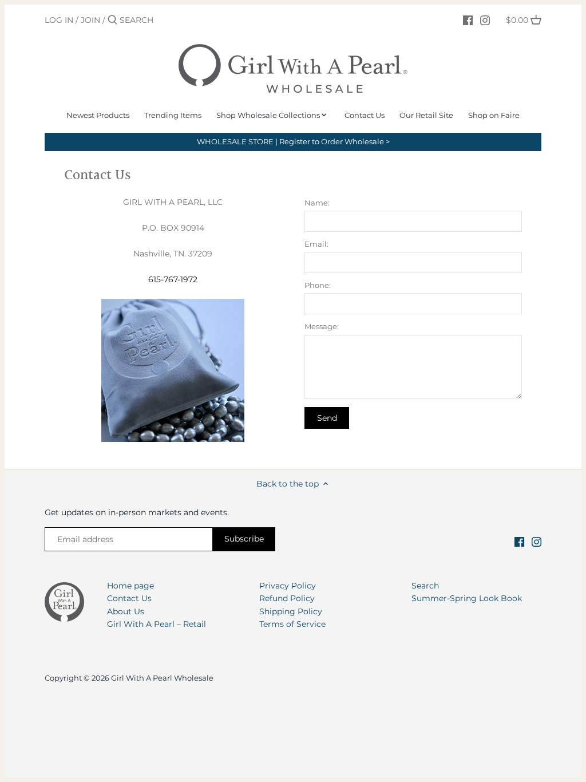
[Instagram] (485, 19)
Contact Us (129, 598)
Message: (321, 326)
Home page (130, 585)
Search (425, 585)
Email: (316, 244)
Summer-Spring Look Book (466, 598)
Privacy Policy (287, 585)
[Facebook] (468, 19)
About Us (125, 611)
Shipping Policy (290, 611)
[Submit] (112, 20)
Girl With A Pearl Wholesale (162, 678)
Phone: (317, 285)
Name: (317, 203)
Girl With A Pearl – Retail (156, 624)
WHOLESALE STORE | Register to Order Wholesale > (293, 141)
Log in (59, 20)
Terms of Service (292, 624)
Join (90, 20)
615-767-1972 (172, 279)
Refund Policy (287, 598)
